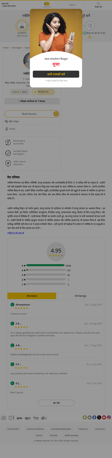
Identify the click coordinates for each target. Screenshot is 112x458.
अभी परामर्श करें (56, 74)
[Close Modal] (78, 12)
